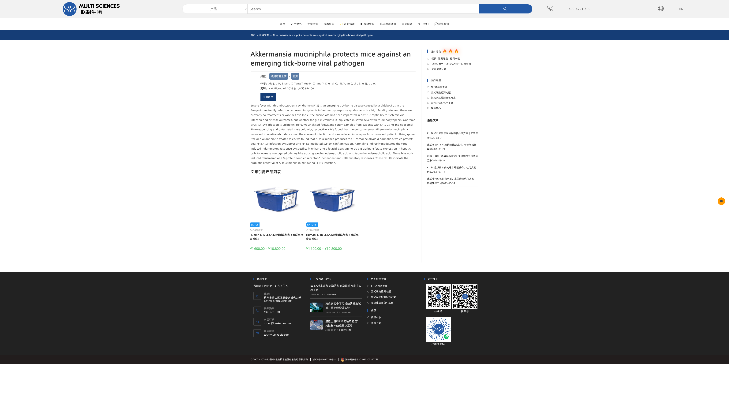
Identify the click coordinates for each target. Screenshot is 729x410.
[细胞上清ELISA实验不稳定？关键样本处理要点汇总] (316, 325)
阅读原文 (268, 97)
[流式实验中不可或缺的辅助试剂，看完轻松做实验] (316, 307)
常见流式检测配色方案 (443, 97)
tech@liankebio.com (277, 335)
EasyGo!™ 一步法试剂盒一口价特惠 (451, 63)
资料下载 (376, 323)
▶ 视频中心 (367, 24)
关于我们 (423, 24)
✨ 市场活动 (347, 24)
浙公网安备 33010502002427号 (361, 359)
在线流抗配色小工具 (442, 103)
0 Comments (330, 294)
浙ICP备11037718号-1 (324, 359)
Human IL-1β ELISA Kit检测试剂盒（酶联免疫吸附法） (332, 237)
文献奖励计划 (438, 69)
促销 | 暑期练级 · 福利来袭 (445, 58)
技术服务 (329, 24)
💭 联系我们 (441, 24)
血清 (295, 76)
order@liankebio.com (277, 323)
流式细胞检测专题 (441, 92)
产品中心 (296, 24)
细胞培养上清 (279, 76)
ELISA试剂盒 (256, 230)
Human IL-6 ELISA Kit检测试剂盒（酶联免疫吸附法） (276, 237)
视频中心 (436, 108)
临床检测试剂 (388, 24)
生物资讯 (312, 24)
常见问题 (407, 24)
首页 (282, 24)
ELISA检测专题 (439, 87)
